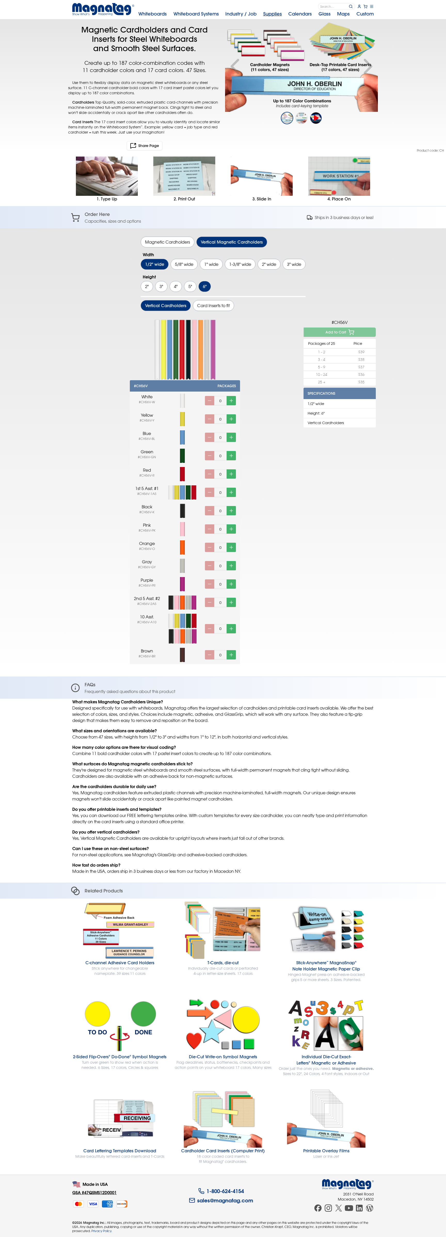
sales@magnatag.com (225, 1200)
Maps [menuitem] (343, 14)
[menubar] (256, 14)
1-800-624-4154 (225, 1191)
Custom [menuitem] (365, 14)
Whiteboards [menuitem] (152, 14)
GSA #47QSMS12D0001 (94, 1192)
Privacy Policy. (101, 1231)
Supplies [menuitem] (272, 14)
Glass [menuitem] (324, 14)
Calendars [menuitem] (300, 14)
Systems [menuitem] (196, 14)
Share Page (148, 145)
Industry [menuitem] (241, 14)
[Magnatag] (348, 1184)
